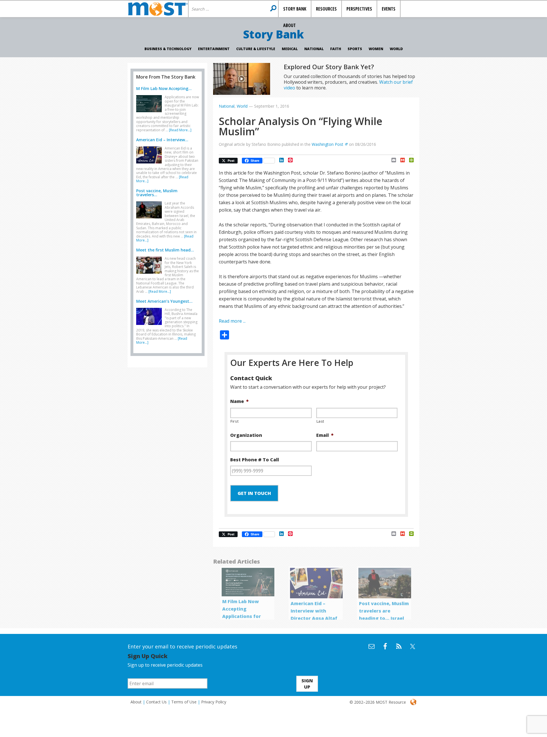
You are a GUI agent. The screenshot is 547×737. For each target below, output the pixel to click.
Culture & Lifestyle (255, 48)
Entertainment (214, 48)
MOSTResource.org (158, 9)
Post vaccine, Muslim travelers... (156, 192)
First (234, 421)
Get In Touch (254, 493)
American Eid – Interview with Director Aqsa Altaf (314, 610)
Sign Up (307, 683)
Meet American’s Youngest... (164, 301)
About (136, 702)
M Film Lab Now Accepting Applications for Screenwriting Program (241, 616)
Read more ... (232, 321)
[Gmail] (400, 160)
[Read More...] (180, 130)
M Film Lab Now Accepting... (164, 88)
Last (320, 421)
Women (376, 48)
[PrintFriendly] (409, 160)
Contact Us (156, 702)
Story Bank (273, 34)
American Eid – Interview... (162, 139)
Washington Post (327, 144)
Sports (355, 48)
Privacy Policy (213, 702)
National (314, 48)
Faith (335, 48)
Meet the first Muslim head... (165, 250)
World (396, 48)
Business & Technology (167, 48)
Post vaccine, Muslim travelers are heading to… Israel (384, 610)
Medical (290, 48)
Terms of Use (184, 702)
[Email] (391, 160)
